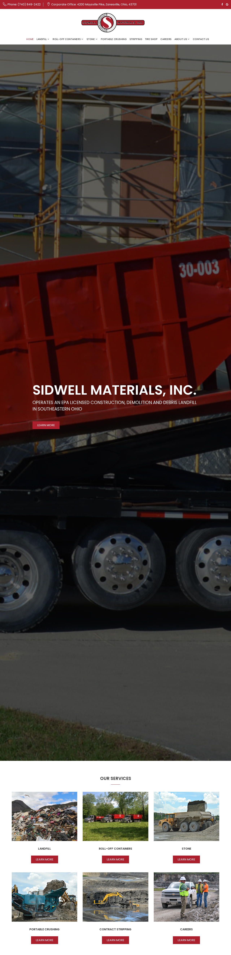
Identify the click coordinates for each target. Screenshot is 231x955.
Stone (91, 39)
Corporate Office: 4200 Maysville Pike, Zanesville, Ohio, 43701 (94, 4)
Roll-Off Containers (67, 39)
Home (30, 39)
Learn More (46, 425)
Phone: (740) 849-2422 (24, 4)
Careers (166, 39)
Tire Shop (151, 39)
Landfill (42, 39)
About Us (181, 39)
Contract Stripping (115, 929)
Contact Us (201, 39)
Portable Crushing (114, 39)
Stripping (136, 39)
